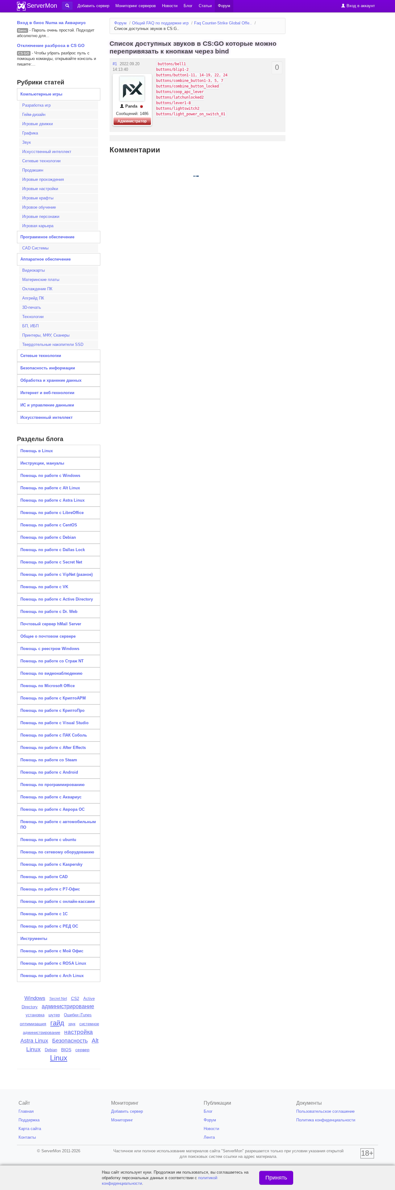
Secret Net (58, 999)
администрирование (68, 1006)
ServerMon (42, 5)
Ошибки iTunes (78, 1015)
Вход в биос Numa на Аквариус (51, 22)
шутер (54, 1015)
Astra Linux (34, 1041)
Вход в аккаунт (360, 5)
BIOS (66, 1050)
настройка (78, 1032)
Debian (51, 1050)
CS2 (75, 998)
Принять (276, 1178)
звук (71, 1024)
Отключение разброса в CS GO (51, 45)
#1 (115, 64)
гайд (57, 1023)
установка (35, 1015)
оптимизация (33, 1023)
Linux (58, 1058)
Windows (34, 998)
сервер (82, 1049)
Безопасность (70, 1041)
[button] (67, 6)
